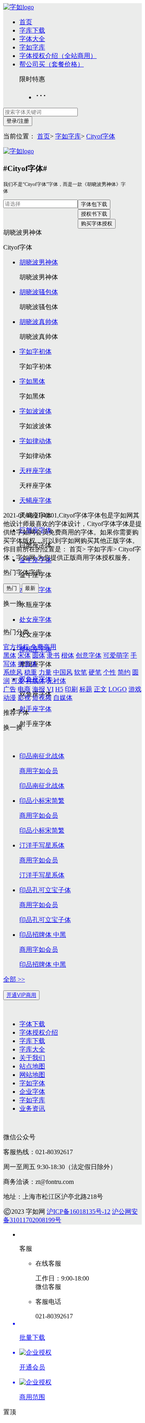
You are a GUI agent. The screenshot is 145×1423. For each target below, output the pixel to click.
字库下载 (32, 30)
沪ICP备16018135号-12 (78, 1211)
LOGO (117, 689)
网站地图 (32, 1074)
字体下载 (32, 1024)
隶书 (53, 655)
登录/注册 (17, 121)
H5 (59, 689)
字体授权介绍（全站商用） (58, 55)
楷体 (67, 655)
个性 (109, 672)
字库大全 (32, 1049)
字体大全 (32, 38)
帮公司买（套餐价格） (51, 64)
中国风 (62, 672)
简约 (124, 672)
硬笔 (95, 672)
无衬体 (56, 680)
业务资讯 (32, 1108)
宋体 (24, 655)
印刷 (71, 689)
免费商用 (43, 646)
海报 (38, 689)
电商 (24, 689)
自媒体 (62, 697)
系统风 (13, 672)
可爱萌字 (116, 655)
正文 (100, 689)
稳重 (30, 672)
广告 (9, 689)
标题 (85, 689)
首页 (25, 22)
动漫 (9, 697)
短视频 (42, 697)
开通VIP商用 (21, 995)
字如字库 (32, 47)
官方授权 (16, 646)
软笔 (80, 672)
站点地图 (32, 1066)
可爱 (17, 680)
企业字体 (32, 1091)
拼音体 (27, 663)
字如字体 (32, 1083)
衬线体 (35, 680)
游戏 (134, 689)
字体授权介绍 (38, 1032)
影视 (24, 697)
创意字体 (89, 655)
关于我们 (32, 1057)
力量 (45, 672)
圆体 (38, 655)
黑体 (9, 655)
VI (50, 689)
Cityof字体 (100, 136)
